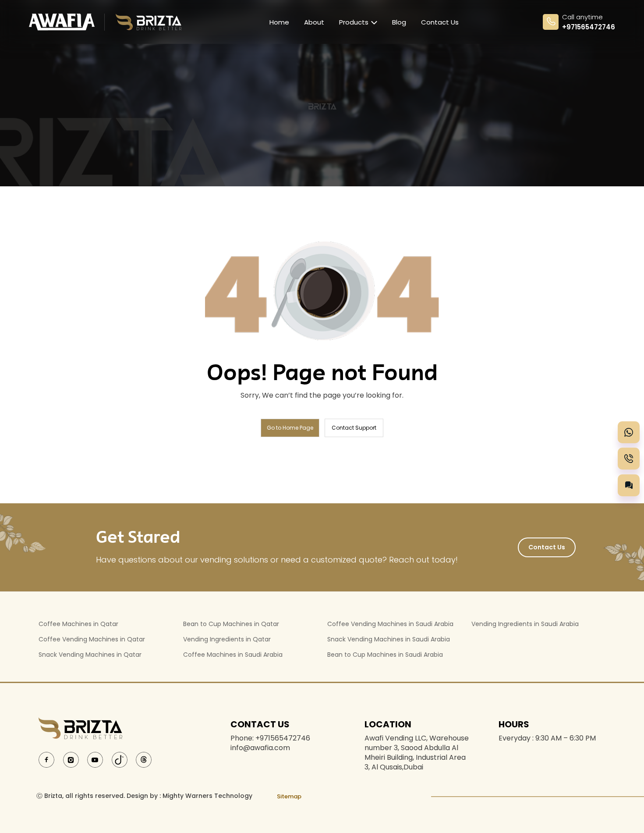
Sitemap (289, 796)
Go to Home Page (290, 427)
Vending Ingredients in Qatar (227, 639)
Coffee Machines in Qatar (78, 623)
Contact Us (440, 22)
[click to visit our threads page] (144, 759)
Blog (399, 22)
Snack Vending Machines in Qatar (90, 654)
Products (353, 22)
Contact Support (354, 427)
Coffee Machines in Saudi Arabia (233, 654)
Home (279, 22)
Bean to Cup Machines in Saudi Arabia (385, 654)
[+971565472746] (629, 432)
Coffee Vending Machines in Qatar (92, 639)
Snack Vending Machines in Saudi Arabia (388, 639)
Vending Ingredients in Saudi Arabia (525, 623)
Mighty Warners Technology (207, 795)
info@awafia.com (260, 748)
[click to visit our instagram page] (71, 759)
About (314, 22)
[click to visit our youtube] (95, 759)
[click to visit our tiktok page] (119, 759)
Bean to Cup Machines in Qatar (231, 623)
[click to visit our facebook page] (46, 759)
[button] (629, 485)
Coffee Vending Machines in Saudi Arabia (390, 623)
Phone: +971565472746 (270, 738)
